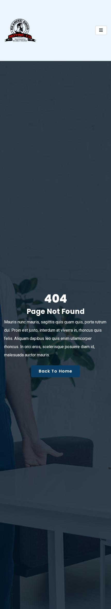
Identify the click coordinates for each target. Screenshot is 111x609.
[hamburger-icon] (101, 30)
